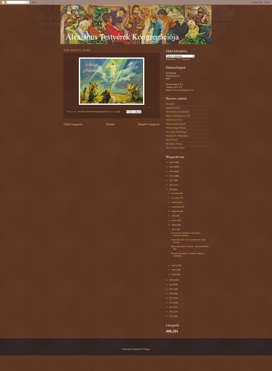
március (175, 265)
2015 (171, 298)
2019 (171, 280)
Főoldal (110, 124)
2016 (171, 293)
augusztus (176, 211)
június (174, 220)
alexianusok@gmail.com (182, 90)
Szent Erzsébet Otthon (175, 148)
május (174, 225)
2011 (171, 316)
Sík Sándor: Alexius (174, 144)
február (175, 270)
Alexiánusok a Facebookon (177, 112)
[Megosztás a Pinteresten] (139, 111)
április (174, 229)
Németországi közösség (176, 128)
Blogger (146, 349)
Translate (186, 59)
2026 (171, 162)
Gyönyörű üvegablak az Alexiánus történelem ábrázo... (185, 234)
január (174, 274)
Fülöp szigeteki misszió (176, 124)
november (176, 198)
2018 (171, 284)
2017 (171, 289)
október (175, 202)
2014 (171, 303)
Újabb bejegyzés (73, 124)
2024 (171, 171)
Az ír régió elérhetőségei (176, 132)
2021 (171, 185)
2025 (171, 167)
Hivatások (170, 104)
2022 (171, 180)
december (176, 193)
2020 (171, 189)
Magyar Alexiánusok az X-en (178, 116)
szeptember (177, 207)
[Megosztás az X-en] (133, 111)
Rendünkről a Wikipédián (177, 136)
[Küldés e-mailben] (127, 111)
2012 (171, 312)
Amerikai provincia (174, 120)
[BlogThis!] (130, 111)
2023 (171, 176)
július (174, 216)
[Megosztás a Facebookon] (136, 111)
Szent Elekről (171, 140)
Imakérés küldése (173, 108)
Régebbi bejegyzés (149, 124)
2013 (171, 307)
